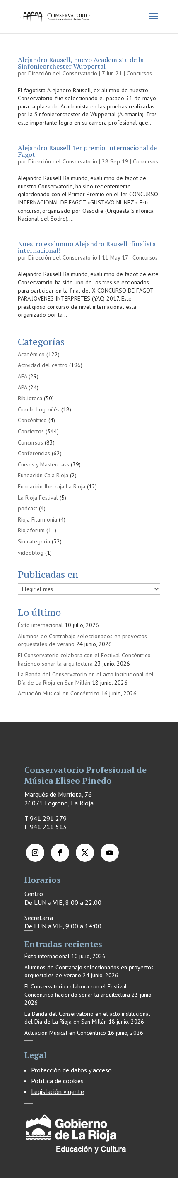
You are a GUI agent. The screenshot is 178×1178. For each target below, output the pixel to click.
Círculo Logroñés (39, 409)
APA (22, 387)
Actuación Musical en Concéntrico (58, 693)
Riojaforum (31, 530)
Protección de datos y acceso (71, 1070)
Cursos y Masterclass (43, 464)
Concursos (139, 73)
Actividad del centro (42, 365)
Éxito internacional (40, 625)
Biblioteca (30, 398)
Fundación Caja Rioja (43, 475)
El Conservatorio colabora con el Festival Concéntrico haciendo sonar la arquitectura (84, 659)
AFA (22, 376)
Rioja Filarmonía (37, 519)
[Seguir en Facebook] (60, 853)
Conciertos (31, 431)
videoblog (30, 552)
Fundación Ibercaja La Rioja (51, 486)
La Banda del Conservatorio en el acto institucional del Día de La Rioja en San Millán (86, 678)
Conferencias (34, 453)
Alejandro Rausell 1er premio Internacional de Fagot (87, 151)
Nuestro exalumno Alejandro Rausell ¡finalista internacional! (87, 247)
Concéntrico (32, 420)
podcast (27, 508)
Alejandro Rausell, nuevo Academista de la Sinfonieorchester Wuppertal (81, 63)
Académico (31, 354)
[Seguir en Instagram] (35, 853)
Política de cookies (57, 1081)
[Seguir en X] (85, 853)
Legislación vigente (57, 1091)
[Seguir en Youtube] (110, 853)
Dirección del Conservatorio (62, 73)
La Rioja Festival (38, 497)
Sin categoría (34, 541)
